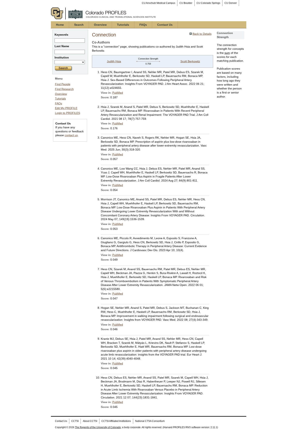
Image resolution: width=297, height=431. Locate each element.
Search (79, 24)
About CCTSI (90, 421)
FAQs (143, 24)
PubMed (117, 92)
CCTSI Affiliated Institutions (116, 421)
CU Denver (230, 3)
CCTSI (75, 421)
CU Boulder (185, 3)
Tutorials (123, 24)
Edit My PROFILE (66, 108)
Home (60, 24)
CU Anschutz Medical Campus (158, 3)
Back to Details (202, 33)
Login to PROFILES (67, 113)
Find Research (64, 89)
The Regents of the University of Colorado (98, 427)
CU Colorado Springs (208, 3)
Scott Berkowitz (190, 61)
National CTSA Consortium (150, 421)
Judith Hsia (114, 61)
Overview (100, 24)
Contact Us (165, 24)
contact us (71, 135)
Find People (62, 84)
